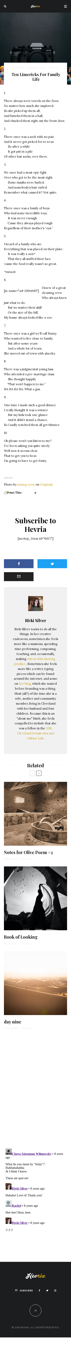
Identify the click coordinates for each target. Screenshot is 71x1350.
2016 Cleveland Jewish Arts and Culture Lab (35, 733)
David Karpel (10, 858)
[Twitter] (47, 1290)
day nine (12, 1021)
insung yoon (26, 484)
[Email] (19, 576)
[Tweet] (52, 563)
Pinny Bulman (10, 1028)
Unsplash (46, 484)
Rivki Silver (18, 67)
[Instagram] (55, 1290)
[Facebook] (39, 1290)
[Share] (19, 563)
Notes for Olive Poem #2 (28, 852)
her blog (25, 683)
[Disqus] (35, 1089)
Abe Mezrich (10, 943)
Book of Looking (21, 936)
